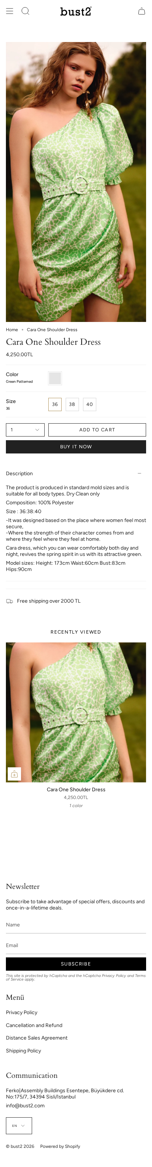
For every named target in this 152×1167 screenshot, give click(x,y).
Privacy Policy (114, 975)
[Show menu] (9, 11)
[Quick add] (14, 774)
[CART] (141, 11)
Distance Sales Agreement (37, 1038)
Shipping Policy (23, 1051)
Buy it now (76, 446)
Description (19, 473)
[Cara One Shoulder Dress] (76, 712)
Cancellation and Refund (34, 1025)
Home (12, 329)
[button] (25, 11)
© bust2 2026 (20, 1146)
